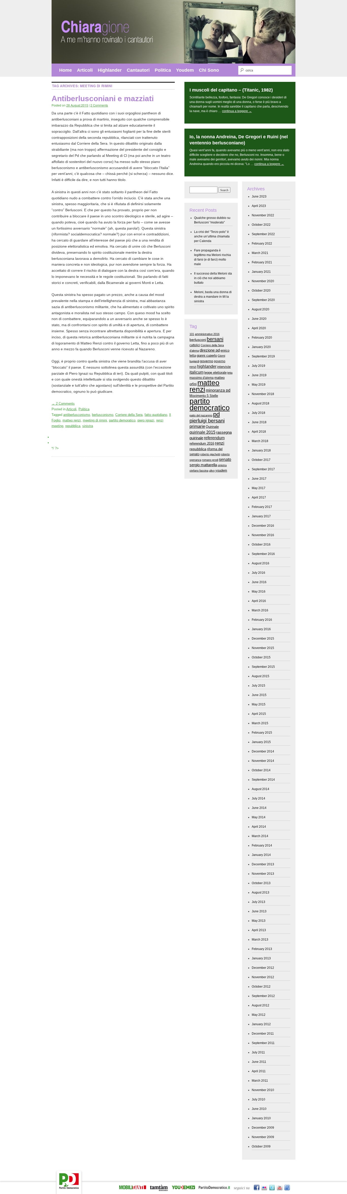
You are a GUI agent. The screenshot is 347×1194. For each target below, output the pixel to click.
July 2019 (258, 366)
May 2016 (258, 591)
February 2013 (262, 949)
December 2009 (263, 1127)
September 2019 (263, 356)
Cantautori (138, 70)
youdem (221, 470)
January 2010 (261, 1118)
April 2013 (259, 930)
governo (206, 361)
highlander (206, 366)
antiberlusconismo (76, 415)
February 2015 (262, 732)
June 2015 (259, 695)
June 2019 (259, 375)
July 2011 (258, 1052)
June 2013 (259, 911)
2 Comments (99, 105)
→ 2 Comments (63, 403)
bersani (215, 339)
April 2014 (259, 826)
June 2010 (259, 1109)
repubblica (72, 426)
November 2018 (263, 394)
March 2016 (260, 610)
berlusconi (198, 340)
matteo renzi (71, 420)
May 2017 (258, 488)
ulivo (212, 470)
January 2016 (261, 629)
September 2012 (263, 996)
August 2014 (260, 789)
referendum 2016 (202, 443)
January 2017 (261, 516)
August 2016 (260, 563)
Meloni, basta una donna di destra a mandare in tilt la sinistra (213, 296)
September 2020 (263, 300)
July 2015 (258, 685)
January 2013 (261, 958)
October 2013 (261, 883)
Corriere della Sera (129, 415)
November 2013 (263, 873)
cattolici (195, 345)
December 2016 (263, 525)
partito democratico (210, 404)
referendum (214, 437)
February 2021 (262, 262)
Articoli (85, 70)
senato (225, 459)
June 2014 (259, 808)
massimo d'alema (202, 378)
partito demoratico (122, 420)
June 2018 (259, 422)
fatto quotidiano (156, 415)
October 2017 (261, 460)
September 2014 (263, 779)
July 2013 (258, 902)
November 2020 (263, 281)
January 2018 (261, 450)
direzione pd (210, 350)
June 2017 (259, 478)
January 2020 (261, 347)
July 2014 (258, 798)
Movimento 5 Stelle (204, 396)
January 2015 (261, 742)
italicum (196, 372)
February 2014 (262, 845)
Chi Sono (209, 70)
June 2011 (259, 1062)
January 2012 (261, 1024)
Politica (163, 70)
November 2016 (263, 535)
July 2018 (258, 413)
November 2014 (263, 761)
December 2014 (263, 751)
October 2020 (261, 290)
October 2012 (261, 986)
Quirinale (212, 427)
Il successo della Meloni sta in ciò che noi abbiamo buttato (213, 278)
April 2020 (259, 328)
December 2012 (263, 968)
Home (65, 70)
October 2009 (261, 1146)
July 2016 (258, 573)
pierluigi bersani (207, 421)
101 (192, 334)
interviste (224, 367)
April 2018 (259, 431)
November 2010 (263, 1090)
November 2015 (263, 648)
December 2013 (263, 864)
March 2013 (260, 939)
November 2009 (263, 1137)
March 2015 (260, 723)
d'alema (194, 350)
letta (229, 372)
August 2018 (260, 403)
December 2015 (263, 638)
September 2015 (263, 667)
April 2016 (259, 601)
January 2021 (261, 272)
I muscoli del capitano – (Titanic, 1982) (231, 90)
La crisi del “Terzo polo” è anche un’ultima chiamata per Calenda (212, 236)
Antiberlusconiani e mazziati (103, 98)
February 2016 (262, 620)
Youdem (185, 70)
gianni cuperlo (207, 355)
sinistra (87, 426)
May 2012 (258, 1015)
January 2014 (261, 855)
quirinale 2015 (202, 432)
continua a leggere (237, 111)
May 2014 (258, 817)
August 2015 (260, 676)
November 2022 (263, 215)
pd (216, 414)
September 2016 (263, 554)
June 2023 (259, 196)
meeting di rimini (95, 420)
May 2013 (258, 921)
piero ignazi (145, 420)
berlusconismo (102, 415)
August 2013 (260, 892)
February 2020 (262, 337)
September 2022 (263, 234)
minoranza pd (218, 390)
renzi (219, 443)
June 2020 (259, 319)
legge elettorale (215, 372)
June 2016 (259, 582)
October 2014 (261, 770)
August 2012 (260, 1005)
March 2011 (260, 1080)
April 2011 (259, 1071)
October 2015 (261, 657)
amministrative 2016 (207, 334)
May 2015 (258, 704)
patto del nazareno (201, 415)
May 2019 (258, 384)
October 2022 (261, 224)
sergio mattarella (203, 465)
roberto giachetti (210, 454)
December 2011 (263, 1033)
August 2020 (260, 309)
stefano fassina (199, 470)
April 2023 (259, 206)
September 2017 (263, 469)
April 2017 (259, 497)
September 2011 (263, 1043)
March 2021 (260, 253)
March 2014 (260, 836)
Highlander (110, 70)
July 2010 (258, 1099)
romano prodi (210, 459)
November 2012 (263, 977)
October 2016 (261, 544)
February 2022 (262, 243)
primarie (197, 426)
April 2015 (259, 714)
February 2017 (262, 507)
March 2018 (260, 441)
